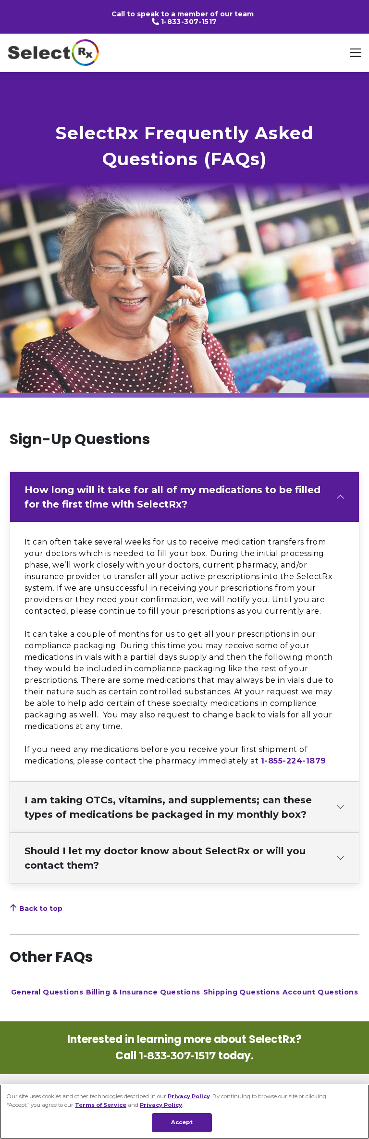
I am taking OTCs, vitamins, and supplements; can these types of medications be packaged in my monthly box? (168, 807)
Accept (182, 1122)
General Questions (47, 992)
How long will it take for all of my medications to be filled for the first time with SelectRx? (172, 497)
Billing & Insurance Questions (143, 992)
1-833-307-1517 (189, 21)
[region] (184, 1111)
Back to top (40, 908)
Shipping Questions (241, 992)
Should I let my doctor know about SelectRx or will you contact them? (165, 858)
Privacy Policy (189, 1096)
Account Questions (320, 992)
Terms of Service (100, 1105)
